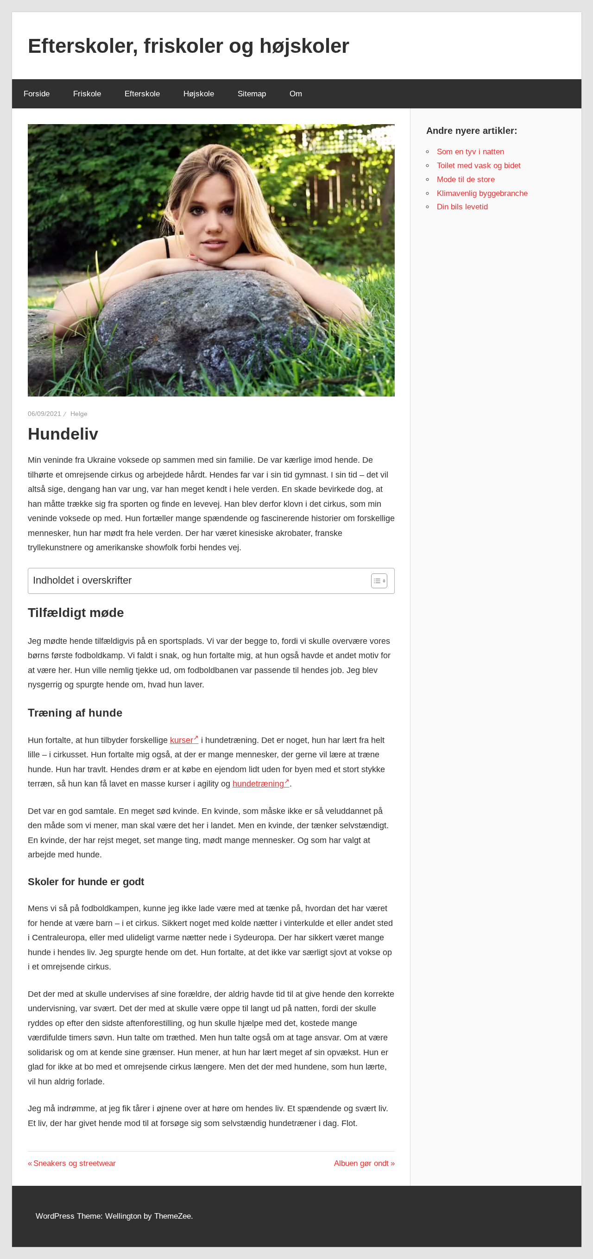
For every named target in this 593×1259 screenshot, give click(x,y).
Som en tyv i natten (470, 151)
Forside (37, 93)
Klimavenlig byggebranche (482, 193)
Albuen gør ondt (361, 1163)
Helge (79, 413)
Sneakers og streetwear (74, 1163)
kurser (181, 740)
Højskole (198, 93)
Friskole (87, 93)
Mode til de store (466, 179)
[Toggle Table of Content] (374, 581)
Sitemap (252, 93)
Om (296, 93)
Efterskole (142, 93)
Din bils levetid (462, 206)
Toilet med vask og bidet (479, 165)
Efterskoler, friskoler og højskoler (188, 45)
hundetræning (258, 783)
